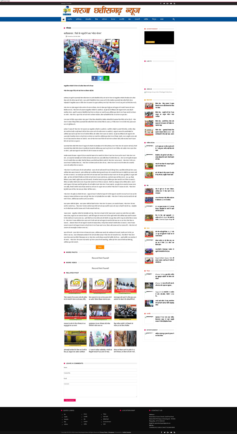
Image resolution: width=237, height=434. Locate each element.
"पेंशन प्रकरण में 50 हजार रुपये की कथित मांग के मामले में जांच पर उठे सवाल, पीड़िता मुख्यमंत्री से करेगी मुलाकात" (75, 298)
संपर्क (104, 424)
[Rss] (174, 3)
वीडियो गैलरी (106, 419)
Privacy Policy (103, 432)
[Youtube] (171, 3)
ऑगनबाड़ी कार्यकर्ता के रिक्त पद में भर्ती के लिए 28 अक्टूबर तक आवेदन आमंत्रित (75, 351)
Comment (66, 384)
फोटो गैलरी (105, 416)
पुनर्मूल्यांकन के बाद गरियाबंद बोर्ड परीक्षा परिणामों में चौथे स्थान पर (99, 324)
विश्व (65, 422)
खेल (84, 419)
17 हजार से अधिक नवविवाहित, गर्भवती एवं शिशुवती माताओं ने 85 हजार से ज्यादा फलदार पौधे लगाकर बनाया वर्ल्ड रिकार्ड (100, 351)
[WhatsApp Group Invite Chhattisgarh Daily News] (159, 92)
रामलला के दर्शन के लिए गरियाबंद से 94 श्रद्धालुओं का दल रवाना (74, 324)
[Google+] (167, 3)
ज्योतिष (85, 424)
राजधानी (85, 421)
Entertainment (107, 421)
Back (100, 247)
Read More (150, 42)
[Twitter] (164, 3)
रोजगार (85, 414)
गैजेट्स (104, 414)
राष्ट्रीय (65, 417)
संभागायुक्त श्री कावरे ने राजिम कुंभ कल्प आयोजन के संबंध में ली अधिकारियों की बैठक (125, 298)
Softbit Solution (127, 432)
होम (65, 414)
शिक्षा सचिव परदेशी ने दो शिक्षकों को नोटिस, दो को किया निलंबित (123, 324)
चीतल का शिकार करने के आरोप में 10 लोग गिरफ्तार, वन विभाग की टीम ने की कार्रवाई (124, 351)
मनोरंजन (66, 424)
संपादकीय (66, 419)
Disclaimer (111, 432)
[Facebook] (160, 3)
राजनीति (85, 416)
